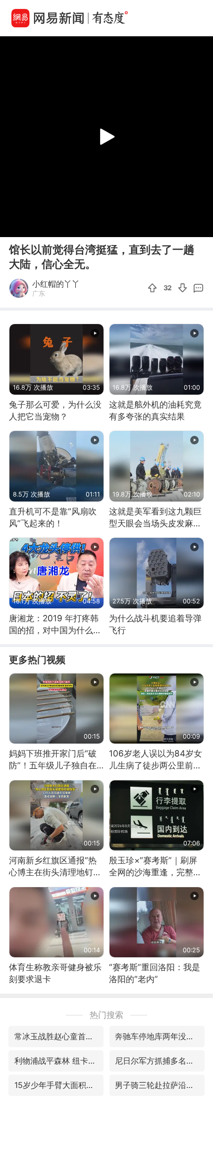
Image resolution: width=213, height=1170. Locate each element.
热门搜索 (106, 1014)
